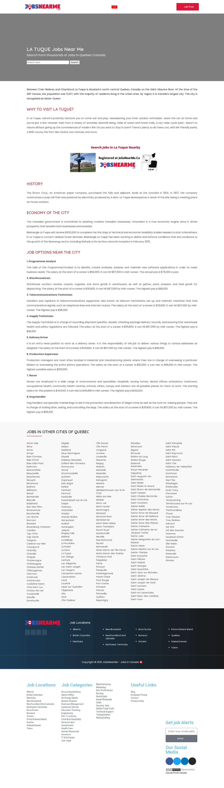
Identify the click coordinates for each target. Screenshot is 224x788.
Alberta (76, 629)
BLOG (126, 6)
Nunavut (142, 635)
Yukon (174, 647)
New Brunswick (113, 629)
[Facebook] (169, 761)
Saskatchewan (179, 641)
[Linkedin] (184, 761)
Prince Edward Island (182, 629)
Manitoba (78, 641)
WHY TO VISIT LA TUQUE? (50, 109)
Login (158, 6)
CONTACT (140, 6)
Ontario (142, 641)
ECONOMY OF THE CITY (48, 212)
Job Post (189, 6)
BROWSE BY (82, 6)
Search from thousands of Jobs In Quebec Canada (66, 55)
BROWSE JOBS (106, 6)
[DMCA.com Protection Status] (173, 769)
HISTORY (35, 183)
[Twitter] (177, 761)
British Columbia (81, 635)
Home (66, 6)
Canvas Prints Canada (176, 773)
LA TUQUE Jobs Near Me (55, 49)
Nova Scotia (144, 629)
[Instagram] (192, 761)
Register (170, 6)
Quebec (175, 635)
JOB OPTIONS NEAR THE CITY (53, 252)
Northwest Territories (117, 644)
